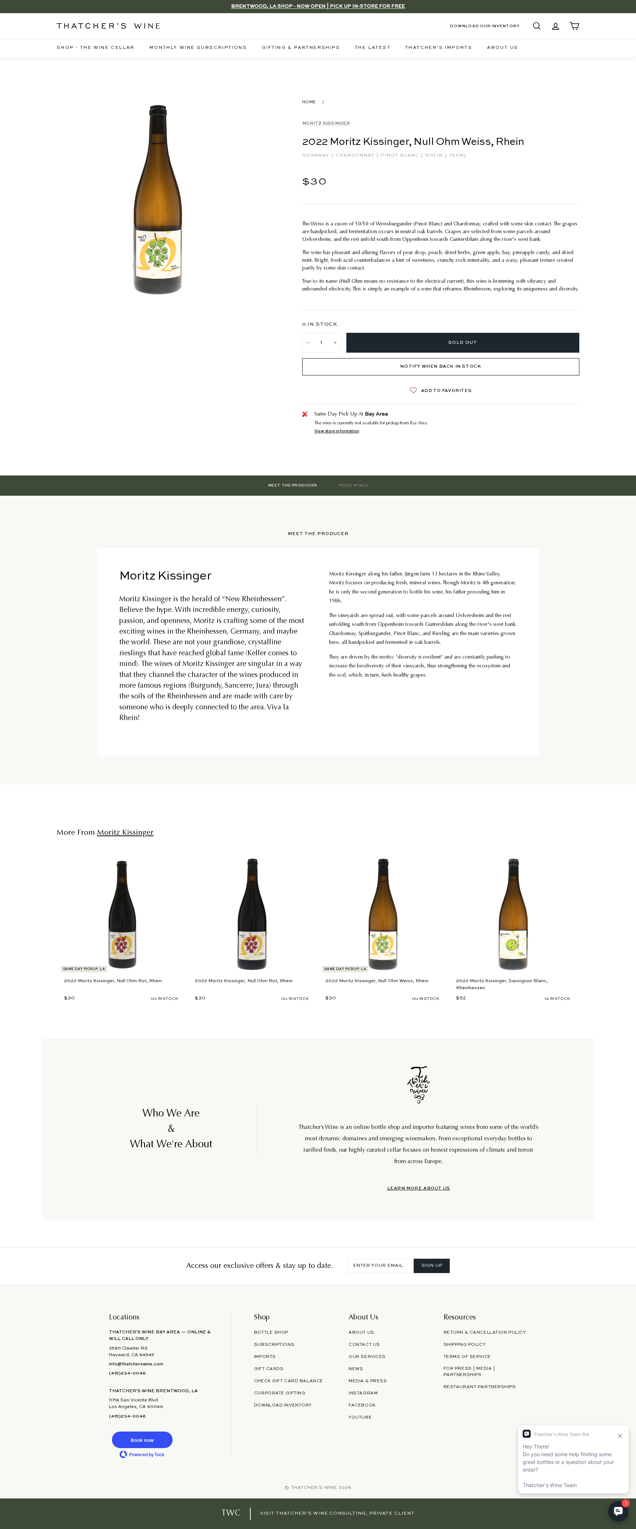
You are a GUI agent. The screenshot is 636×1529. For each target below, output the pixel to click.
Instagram (363, 1393)
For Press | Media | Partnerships (469, 1371)
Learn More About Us (418, 1188)
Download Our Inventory (485, 26)
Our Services (367, 1357)
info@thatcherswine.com (136, 1364)
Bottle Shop (271, 1332)
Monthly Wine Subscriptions (198, 48)
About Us (502, 48)
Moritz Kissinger (326, 123)
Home (309, 102)
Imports (265, 1357)
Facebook (362, 1405)
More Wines (353, 485)
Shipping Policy (464, 1345)
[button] (142, 1440)
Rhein (434, 155)
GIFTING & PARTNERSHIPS (301, 48)
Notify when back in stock (440, 366)
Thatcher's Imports (438, 48)
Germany (316, 155)
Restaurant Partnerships (480, 1387)
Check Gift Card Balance (288, 1381)
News (356, 1369)
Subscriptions (274, 1345)
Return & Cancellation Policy (485, 1332)
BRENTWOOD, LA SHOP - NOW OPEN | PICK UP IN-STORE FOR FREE (318, 6)
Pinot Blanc (400, 155)
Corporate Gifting (279, 1393)
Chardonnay (356, 155)
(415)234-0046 (127, 1373)
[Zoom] (159, 199)
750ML (458, 155)
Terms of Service (467, 1357)
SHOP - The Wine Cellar (96, 48)
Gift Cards (269, 1369)
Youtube (360, 1417)
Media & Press (368, 1381)
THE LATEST (373, 48)
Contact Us (364, 1345)
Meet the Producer (292, 485)
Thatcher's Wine (314, 1488)
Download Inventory (283, 1405)
